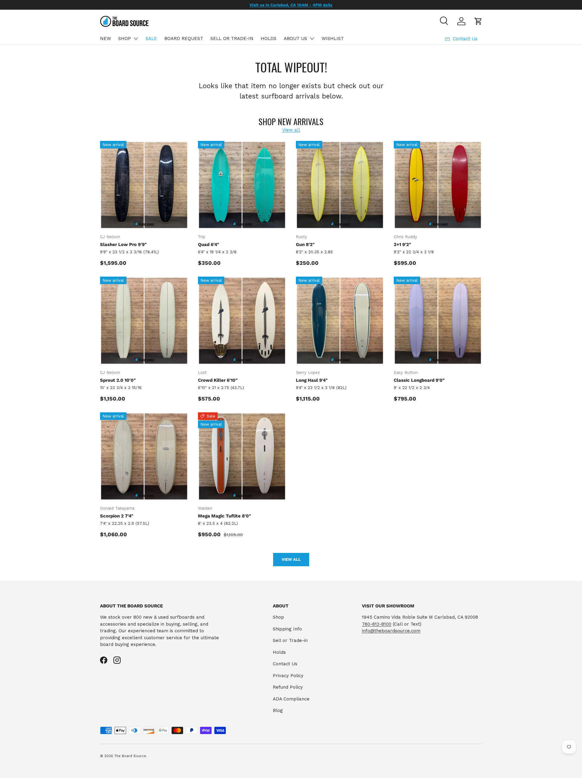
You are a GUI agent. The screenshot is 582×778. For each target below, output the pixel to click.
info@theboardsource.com (391, 630)
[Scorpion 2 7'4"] (144, 456)
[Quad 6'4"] (242, 185)
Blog (278, 710)
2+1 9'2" (402, 244)
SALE (151, 38)
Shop (278, 617)
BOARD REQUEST (183, 38)
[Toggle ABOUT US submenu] (312, 38)
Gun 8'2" (305, 244)
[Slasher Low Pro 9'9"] (144, 185)
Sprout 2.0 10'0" (118, 380)
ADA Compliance (291, 699)
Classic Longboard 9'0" (419, 380)
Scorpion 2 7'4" (116, 516)
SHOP (124, 38)
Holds (279, 652)
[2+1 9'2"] (438, 185)
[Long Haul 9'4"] (340, 321)
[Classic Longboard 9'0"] (438, 321)
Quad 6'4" (208, 244)
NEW (105, 38)
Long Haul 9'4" (312, 380)
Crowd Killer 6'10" (218, 380)
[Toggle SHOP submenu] (135, 38)
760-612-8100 (376, 624)
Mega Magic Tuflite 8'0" (224, 516)
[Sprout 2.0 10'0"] (144, 321)
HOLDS (268, 38)
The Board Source (130, 756)
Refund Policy (288, 687)
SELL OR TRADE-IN (231, 38)
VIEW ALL (291, 559)
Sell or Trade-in (290, 640)
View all (291, 130)
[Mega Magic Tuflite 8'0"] (242, 456)
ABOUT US (295, 38)
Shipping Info (287, 629)
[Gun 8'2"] (340, 185)
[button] (478, 21)
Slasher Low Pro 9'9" (123, 244)
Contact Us (285, 664)
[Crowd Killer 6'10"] (242, 321)
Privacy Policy (288, 675)
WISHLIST (333, 38)
